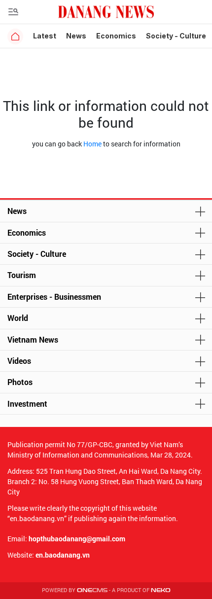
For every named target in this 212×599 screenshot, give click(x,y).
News (76, 36)
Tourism (21, 275)
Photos (20, 382)
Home (92, 143)
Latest (44, 36)
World (17, 318)
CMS (92, 590)
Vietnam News (32, 339)
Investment (27, 403)
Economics (116, 36)
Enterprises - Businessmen (54, 296)
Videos (19, 360)
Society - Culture (176, 36)
